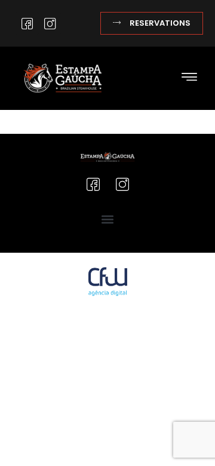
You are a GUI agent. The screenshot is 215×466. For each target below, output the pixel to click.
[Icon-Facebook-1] (27, 23)
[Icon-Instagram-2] (49, 23)
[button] (189, 78)
